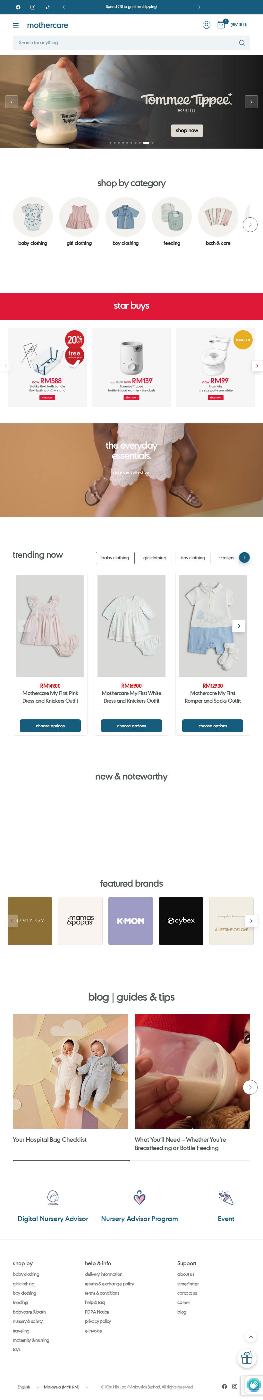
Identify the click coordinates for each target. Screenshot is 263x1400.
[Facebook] (18, 7)
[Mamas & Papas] (80, 921)
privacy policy (98, 1321)
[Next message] (199, 7)
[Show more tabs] (244, 557)
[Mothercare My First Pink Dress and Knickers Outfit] (50, 626)
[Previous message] (64, 7)
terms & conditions (102, 1293)
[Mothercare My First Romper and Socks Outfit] (213, 626)
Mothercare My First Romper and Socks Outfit (213, 697)
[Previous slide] (11, 101)
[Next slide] (251, 101)
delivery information (104, 1274)
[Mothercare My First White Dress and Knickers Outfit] (131, 626)
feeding (20, 1302)
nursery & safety (28, 1321)
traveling (21, 1331)
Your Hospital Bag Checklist (49, 1139)
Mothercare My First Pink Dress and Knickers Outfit (50, 697)
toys (17, 1350)
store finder (187, 1284)
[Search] (242, 43)
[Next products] (257, 366)
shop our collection (131, 472)
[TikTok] (47, 7)
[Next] (250, 224)
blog (181, 1312)
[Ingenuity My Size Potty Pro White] (215, 367)
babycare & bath (29, 1312)
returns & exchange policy (109, 1284)
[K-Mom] (130, 921)
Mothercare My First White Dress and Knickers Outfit (131, 697)
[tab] (111, 143)
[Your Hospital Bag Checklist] (70, 1071)
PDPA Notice (97, 1312)
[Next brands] (251, 921)
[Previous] (12, 224)
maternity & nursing (31, 1340)
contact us (187, 1293)
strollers (226, 558)
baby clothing (115, 558)
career (183, 1302)
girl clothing (154, 558)
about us (185, 1274)
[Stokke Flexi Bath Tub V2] (47, 367)
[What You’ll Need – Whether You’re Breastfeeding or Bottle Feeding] (192, 1071)
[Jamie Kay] (30, 921)
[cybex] (181, 921)
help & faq (95, 1302)
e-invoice (93, 1331)
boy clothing (193, 558)
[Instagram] (33, 7)
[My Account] (206, 25)
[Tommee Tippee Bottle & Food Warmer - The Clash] (131, 367)
